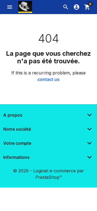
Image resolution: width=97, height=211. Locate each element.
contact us (48, 79)
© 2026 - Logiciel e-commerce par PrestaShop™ (48, 174)
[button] (65, 7)
